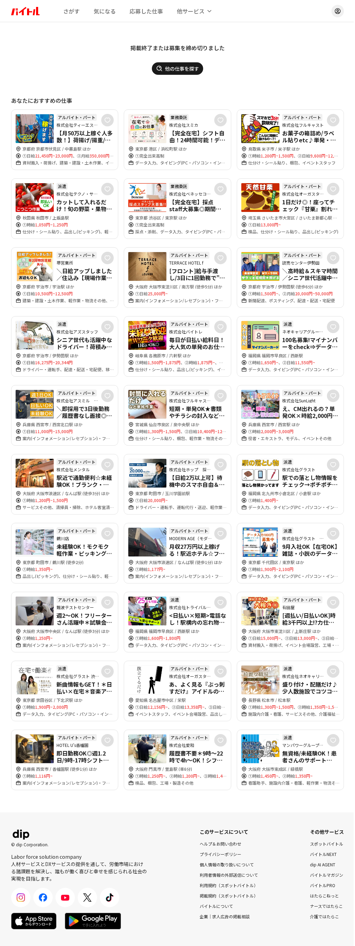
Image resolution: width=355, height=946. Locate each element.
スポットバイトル (326, 844)
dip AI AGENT (322, 864)
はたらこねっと (324, 896)
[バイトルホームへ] (25, 11)
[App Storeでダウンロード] (34, 921)
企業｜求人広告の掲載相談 (225, 916)
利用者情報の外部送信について (229, 875)
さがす (71, 11)
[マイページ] (337, 11)
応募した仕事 (146, 11)
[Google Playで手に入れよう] (93, 921)
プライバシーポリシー (220, 854)
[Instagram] (21, 897)
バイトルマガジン (326, 875)
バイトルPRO (322, 885)
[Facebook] (43, 897)
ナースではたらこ (326, 906)
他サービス (191, 11)
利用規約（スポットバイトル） (229, 885)
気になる (105, 11)
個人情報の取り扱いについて (227, 864)
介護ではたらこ (324, 916)
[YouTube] (65, 897)
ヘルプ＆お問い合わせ (220, 844)
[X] (87, 897)
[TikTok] (109, 897)
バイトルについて (216, 906)
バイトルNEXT (323, 854)
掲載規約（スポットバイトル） (229, 896)
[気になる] (107, 120)
